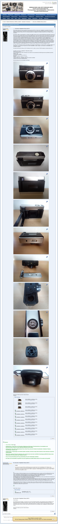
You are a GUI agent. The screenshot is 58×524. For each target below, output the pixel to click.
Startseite (4, 14)
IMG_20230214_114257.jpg (30, 406)
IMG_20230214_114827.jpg (30, 431)
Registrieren (24, 18)
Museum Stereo (14, 16)
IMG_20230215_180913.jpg (30, 410)
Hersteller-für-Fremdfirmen (50, 16)
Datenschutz (35, 18)
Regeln (29, 18)
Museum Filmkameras (23, 16)
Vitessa (4, 18)
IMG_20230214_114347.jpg (30, 419)
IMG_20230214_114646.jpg (30, 416)
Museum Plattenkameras (40, 14)
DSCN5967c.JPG (25, 491)
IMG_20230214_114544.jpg (30, 422)
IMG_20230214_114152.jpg (30, 434)
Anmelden (55, 2)
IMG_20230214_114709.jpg (30, 428)
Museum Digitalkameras (51, 14)
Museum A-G (10, 14)
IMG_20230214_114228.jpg (30, 399)
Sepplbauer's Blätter (39, 16)
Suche (8, 18)
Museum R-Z (23, 14)
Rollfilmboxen (31, 16)
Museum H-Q (17, 14)
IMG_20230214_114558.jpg (30, 425)
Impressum (46, 18)
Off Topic (40, 18)
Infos (12, 18)
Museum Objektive (6, 16)
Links (19, 18)
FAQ (16, 18)
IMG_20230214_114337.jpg (30, 413)
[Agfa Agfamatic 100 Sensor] (55, 21)
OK (53, 519)
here (14, 444)
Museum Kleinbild (31, 14)
